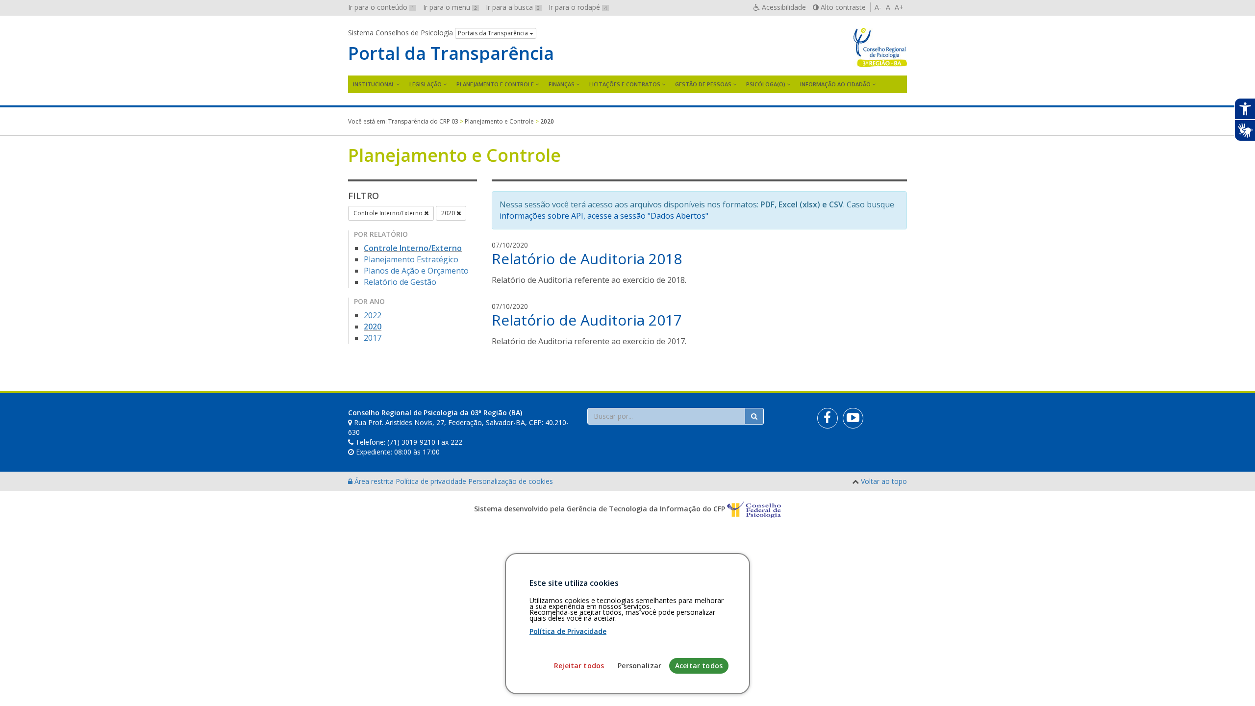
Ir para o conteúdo (381, 7)
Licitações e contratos (624, 84)
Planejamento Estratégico (411, 259)
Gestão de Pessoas (703, 84)
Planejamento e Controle (495, 84)
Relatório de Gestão (400, 282)
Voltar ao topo (884, 481)
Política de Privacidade (567, 631)
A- (878, 7)
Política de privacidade (432, 481)
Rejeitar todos (579, 665)
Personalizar (639, 665)
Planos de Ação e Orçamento (416, 270)
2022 (372, 315)
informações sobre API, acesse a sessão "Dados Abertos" (604, 215)
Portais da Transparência (493, 33)
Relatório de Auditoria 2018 (587, 259)
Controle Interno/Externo (388, 213)
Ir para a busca (513, 7)
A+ (899, 7)
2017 (372, 337)
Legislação (425, 84)
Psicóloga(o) (765, 84)
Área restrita (374, 481)
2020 (448, 213)
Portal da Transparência (451, 53)
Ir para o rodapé (578, 7)
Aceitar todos (699, 665)
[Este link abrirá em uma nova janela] (827, 418)
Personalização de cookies (510, 481)
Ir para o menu (450, 7)
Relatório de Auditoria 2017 (587, 320)
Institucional (374, 84)
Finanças (562, 84)
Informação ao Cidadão (835, 84)
